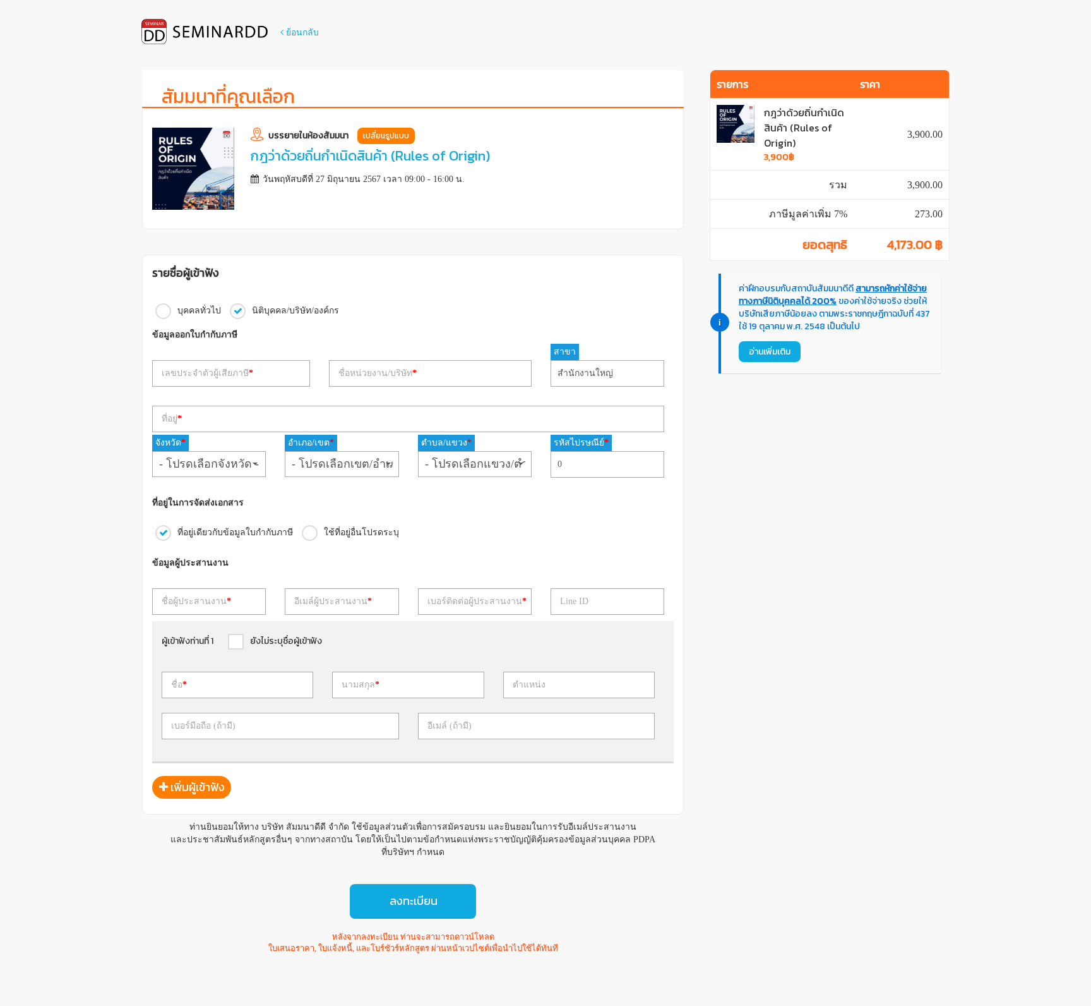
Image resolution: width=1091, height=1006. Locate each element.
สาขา (565, 351)
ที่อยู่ (172, 418)
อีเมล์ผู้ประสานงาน (333, 601)
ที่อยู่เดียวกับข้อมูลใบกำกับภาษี (235, 531)
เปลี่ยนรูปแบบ (386, 136)
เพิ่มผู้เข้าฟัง (196, 787)
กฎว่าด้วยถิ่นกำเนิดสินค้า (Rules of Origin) (804, 127)
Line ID (574, 601)
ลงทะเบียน (414, 900)
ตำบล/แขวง (446, 442)
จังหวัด (170, 442)
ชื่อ (179, 684)
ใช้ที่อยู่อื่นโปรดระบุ (361, 531)
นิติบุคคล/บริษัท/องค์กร (295, 310)
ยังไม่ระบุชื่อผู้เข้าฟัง (286, 641)
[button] (209, 464)
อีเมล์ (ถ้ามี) (449, 725)
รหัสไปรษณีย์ (581, 442)
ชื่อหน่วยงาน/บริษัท (377, 373)
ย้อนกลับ (301, 32)
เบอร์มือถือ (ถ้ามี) (203, 725)
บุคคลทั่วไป (199, 310)
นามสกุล (360, 684)
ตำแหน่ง (529, 684)
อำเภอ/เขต (311, 442)
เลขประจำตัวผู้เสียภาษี (207, 373)
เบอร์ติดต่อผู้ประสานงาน (477, 601)
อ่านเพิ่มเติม (769, 351)
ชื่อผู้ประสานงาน (196, 601)
